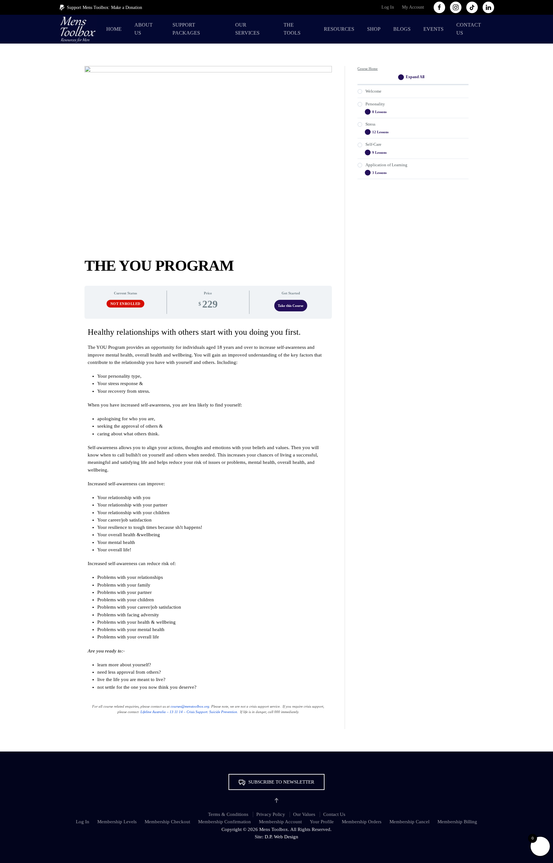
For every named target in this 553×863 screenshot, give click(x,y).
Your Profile (322, 821)
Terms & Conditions (228, 814)
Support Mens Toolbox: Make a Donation (104, 7)
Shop (374, 29)
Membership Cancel (409, 821)
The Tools (292, 29)
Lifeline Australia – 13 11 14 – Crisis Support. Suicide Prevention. (189, 712)
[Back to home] (79, 29)
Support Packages (186, 29)
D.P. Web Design (281, 836)
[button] (276, 782)
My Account (413, 7)
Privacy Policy (270, 814)
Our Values (304, 814)
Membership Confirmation (224, 821)
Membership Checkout (167, 821)
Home (114, 29)
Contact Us (468, 29)
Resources (339, 29)
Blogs (402, 29)
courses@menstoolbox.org (190, 706)
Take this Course (290, 306)
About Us (143, 29)
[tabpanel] (208, 524)
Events (433, 29)
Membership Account (280, 821)
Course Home (367, 68)
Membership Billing (457, 821)
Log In (387, 7)
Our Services (247, 29)
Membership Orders (361, 821)
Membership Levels (117, 821)
